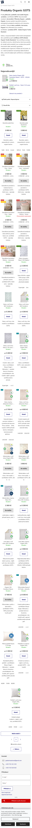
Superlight (21, 287)
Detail (8, 135)
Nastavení (15, 819)
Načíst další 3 (16, 733)
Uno (27, 287)
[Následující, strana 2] (16, 739)
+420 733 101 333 (10, 764)
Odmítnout (8, 824)
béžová (19, 150)
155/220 (11, 440)
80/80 (13, 683)
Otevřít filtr (6, 105)
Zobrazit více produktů (15, 93)
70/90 (8, 683)
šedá (3, 150)
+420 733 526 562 (10, 768)
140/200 (4, 440)
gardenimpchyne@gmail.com (13, 760)
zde (21, 815)
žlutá (23, 150)
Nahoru (17, 749)
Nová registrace (6, 792)
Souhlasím (23, 824)
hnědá (28, 150)
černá (7, 150)
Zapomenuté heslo (7, 794)
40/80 (3, 683)
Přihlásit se (7, 789)
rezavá (12, 150)
